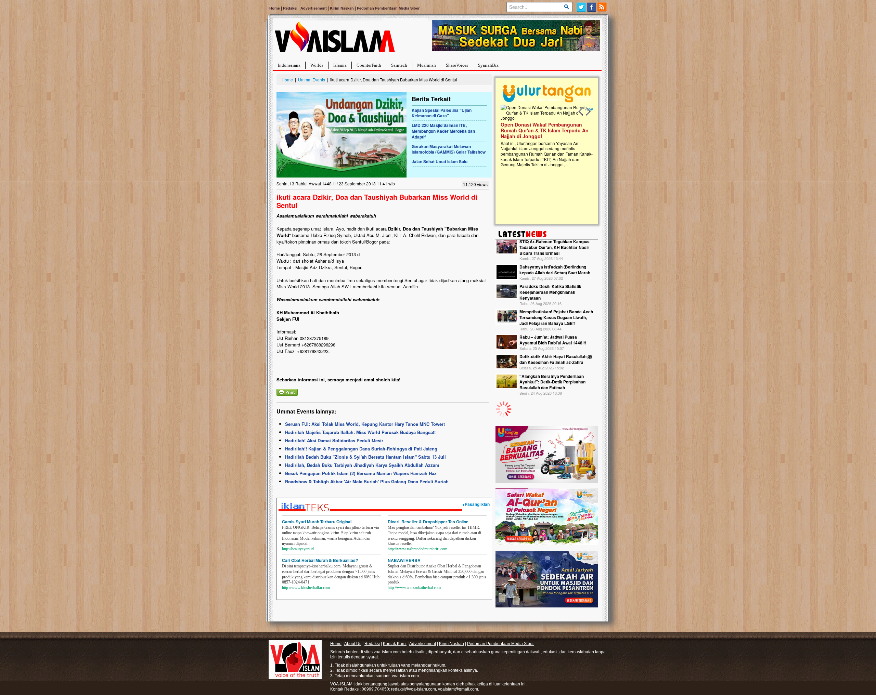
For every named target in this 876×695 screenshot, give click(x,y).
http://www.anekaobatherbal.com (414, 587)
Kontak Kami (395, 643)
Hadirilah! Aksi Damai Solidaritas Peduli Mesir (334, 440)
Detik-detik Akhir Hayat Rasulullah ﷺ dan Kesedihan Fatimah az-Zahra (555, 359)
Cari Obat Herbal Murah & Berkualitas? (320, 560)
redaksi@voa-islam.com (413, 689)
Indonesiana (289, 65)
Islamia (340, 65)
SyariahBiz (488, 65)
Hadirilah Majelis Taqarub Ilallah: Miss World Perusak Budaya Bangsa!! (360, 432)
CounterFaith (369, 65)
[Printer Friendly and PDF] (287, 391)
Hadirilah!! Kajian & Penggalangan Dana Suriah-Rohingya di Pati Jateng (361, 448)
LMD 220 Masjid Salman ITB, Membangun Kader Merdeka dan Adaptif (443, 131)
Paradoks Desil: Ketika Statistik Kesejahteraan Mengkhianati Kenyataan (550, 292)
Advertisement (313, 8)
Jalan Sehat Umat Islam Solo (439, 161)
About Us (352, 643)
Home (274, 8)
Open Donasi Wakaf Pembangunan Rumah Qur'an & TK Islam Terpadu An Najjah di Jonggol (545, 130)
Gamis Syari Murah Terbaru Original (316, 522)
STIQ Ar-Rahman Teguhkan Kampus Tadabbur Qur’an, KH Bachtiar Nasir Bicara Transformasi (554, 247)
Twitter (581, 7)
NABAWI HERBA (404, 560)
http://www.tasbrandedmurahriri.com (417, 549)
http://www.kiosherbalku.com (306, 587)
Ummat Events (311, 79)
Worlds (316, 65)
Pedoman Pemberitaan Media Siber (388, 8)
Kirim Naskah (342, 8)
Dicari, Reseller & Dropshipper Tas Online (428, 522)
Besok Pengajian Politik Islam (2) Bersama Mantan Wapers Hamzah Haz (361, 473)
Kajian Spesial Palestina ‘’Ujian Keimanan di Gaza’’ (442, 113)
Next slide (587, 111)
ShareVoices (457, 65)
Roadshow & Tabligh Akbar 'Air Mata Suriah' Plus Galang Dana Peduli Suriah (367, 481)
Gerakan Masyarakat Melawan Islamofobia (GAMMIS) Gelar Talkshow (449, 149)
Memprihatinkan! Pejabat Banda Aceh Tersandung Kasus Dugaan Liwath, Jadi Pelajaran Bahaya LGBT (556, 317)
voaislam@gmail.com (458, 689)
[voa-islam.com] (334, 39)
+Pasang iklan (476, 504)
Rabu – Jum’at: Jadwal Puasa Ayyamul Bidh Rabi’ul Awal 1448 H (553, 340)
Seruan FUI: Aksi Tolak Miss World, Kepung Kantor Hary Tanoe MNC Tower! (365, 424)
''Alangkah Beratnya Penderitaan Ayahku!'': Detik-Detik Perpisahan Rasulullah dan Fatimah (552, 382)
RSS (602, 7)
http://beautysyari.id (298, 549)
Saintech (399, 65)
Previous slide (581, 111)
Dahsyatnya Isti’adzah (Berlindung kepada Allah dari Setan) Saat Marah (554, 270)
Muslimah (426, 65)
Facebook (592, 7)
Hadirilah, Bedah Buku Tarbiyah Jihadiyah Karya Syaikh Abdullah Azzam (362, 465)
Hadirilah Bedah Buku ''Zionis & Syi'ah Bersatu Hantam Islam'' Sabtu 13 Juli (365, 457)
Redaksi (290, 8)
